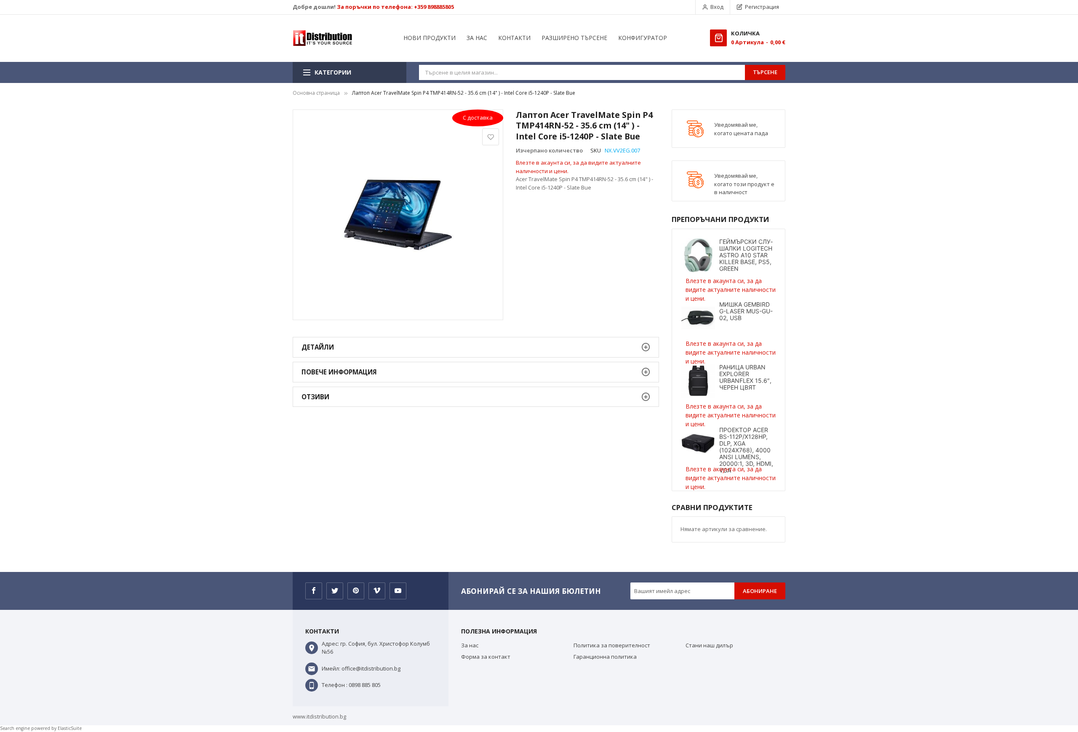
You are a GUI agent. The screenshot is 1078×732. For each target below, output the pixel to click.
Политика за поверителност (612, 645)
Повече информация (339, 372)
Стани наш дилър (709, 645)
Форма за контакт (485, 656)
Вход (716, 7)
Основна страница (316, 92)
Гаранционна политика (605, 656)
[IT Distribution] (322, 38)
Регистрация (762, 7)
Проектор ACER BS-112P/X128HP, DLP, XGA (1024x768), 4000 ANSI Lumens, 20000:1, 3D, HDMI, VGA (746, 450)
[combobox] (582, 72)
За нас (469, 645)
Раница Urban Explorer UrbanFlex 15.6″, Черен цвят (745, 377)
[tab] (476, 347)
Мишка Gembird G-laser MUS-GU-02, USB (746, 311)
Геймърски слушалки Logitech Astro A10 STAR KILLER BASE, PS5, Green (746, 255)
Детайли (318, 347)
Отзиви (315, 397)
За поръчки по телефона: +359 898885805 (395, 7)
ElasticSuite (70, 728)
